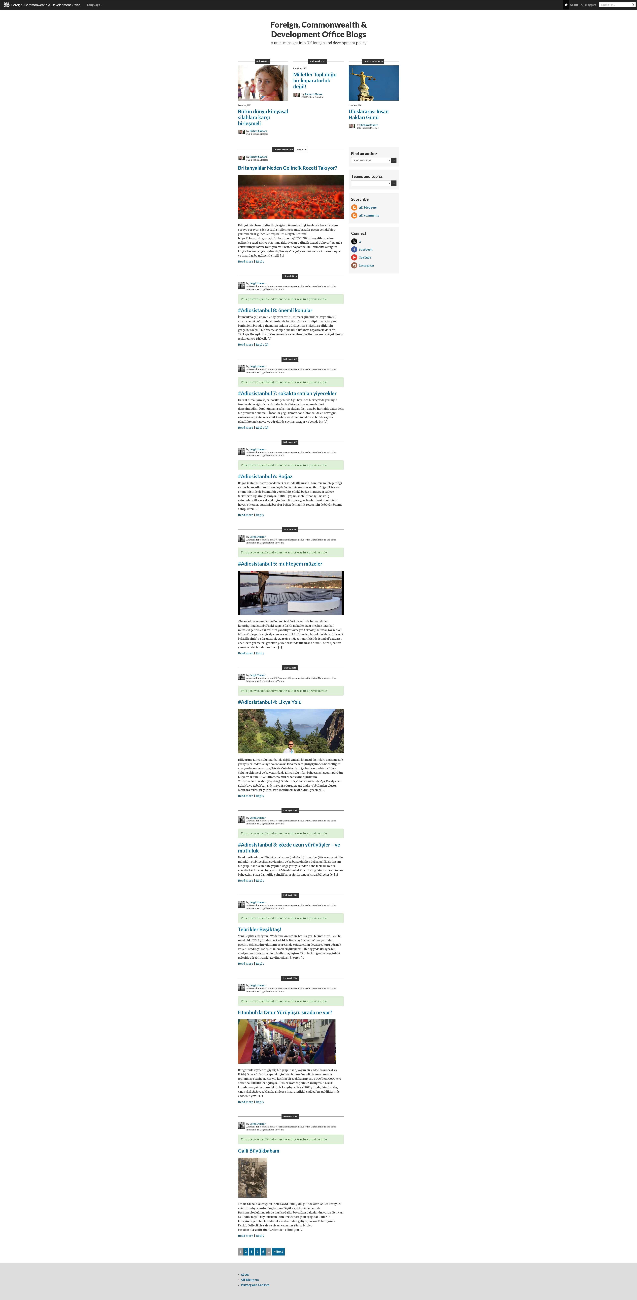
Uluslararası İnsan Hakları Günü (369, 114)
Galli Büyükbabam (258, 1151)
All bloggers (368, 207)
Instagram (366, 265)
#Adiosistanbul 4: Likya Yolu (270, 702)
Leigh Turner (258, 283)
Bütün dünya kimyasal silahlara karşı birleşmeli (263, 117)
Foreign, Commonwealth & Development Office (45, 4)
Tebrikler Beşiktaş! (260, 929)
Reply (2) (262, 344)
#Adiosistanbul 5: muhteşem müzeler (280, 564)
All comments (369, 215)
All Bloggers (588, 5)
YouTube (365, 257)
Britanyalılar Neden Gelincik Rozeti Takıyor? (287, 168)
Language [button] (94, 5)
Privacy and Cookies (255, 1285)
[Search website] (633, 4)
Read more (245, 261)
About (574, 5)
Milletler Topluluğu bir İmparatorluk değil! (315, 80)
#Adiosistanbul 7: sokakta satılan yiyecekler (287, 393)
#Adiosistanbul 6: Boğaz (265, 476)
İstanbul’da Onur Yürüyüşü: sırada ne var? (285, 1012)
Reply (260, 261)
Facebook (366, 249)
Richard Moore (258, 131)
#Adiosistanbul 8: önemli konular (275, 310)
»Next (278, 1252)
